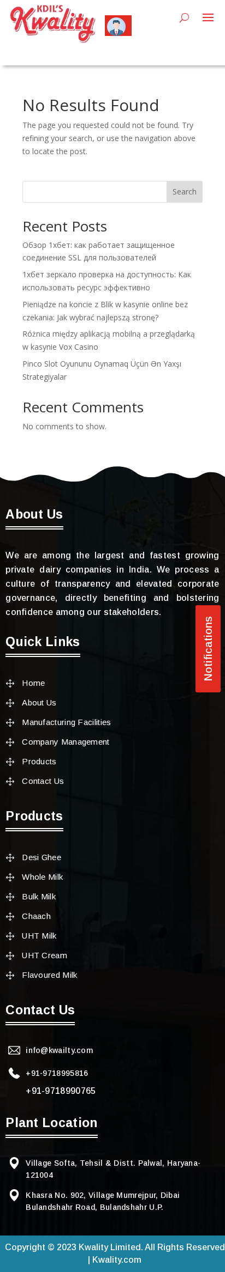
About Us (39, 702)
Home (33, 682)
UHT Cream (44, 955)
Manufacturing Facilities (66, 722)
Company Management (65, 741)
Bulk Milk (39, 896)
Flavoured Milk (49, 974)
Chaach (36, 916)
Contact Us (43, 781)
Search (185, 191)
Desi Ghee (41, 857)
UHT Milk (39, 935)
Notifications (208, 648)
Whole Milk (42, 876)
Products (39, 761)
